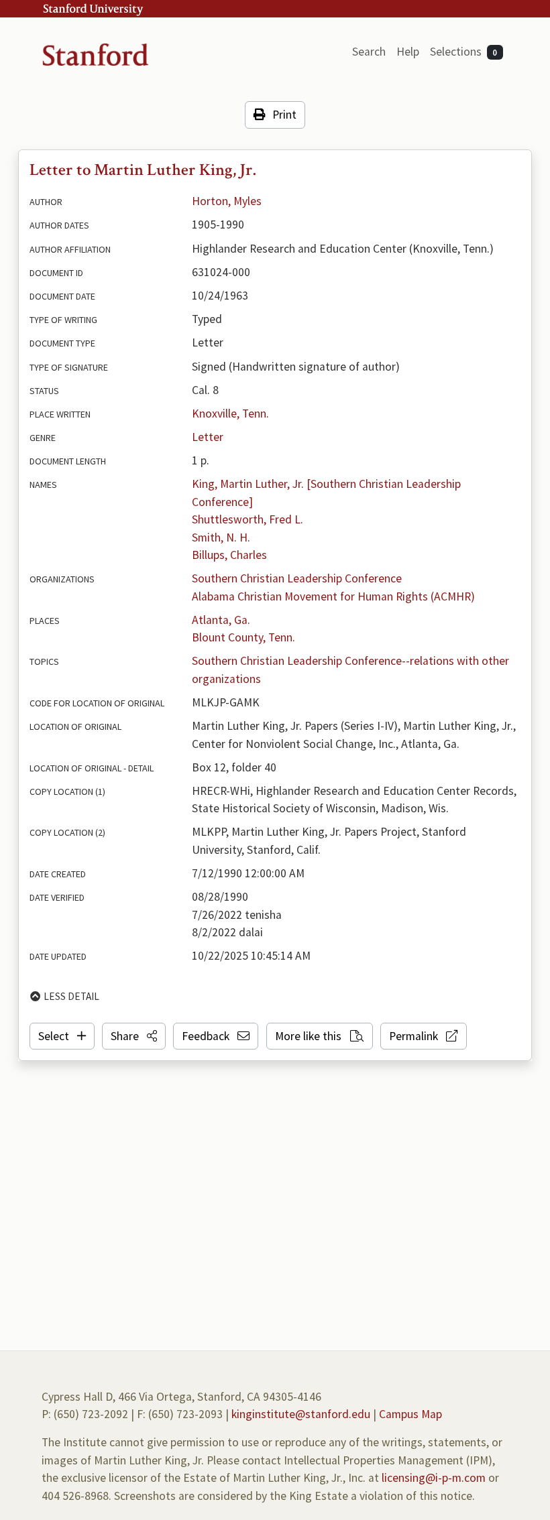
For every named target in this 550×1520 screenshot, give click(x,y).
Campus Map (410, 1414)
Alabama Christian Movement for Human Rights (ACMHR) (333, 596)
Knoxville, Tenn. (230, 413)
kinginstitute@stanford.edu (300, 1414)
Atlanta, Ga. (221, 620)
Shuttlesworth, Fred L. (247, 519)
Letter (207, 437)
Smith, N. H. (221, 537)
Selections (464, 51)
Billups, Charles (229, 555)
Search (369, 51)
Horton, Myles (227, 201)
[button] (134, 1036)
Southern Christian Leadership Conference (297, 578)
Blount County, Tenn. (243, 637)
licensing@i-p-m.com (434, 1477)
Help (407, 51)
